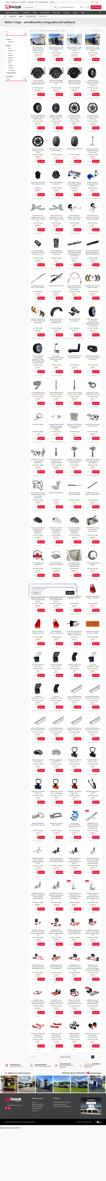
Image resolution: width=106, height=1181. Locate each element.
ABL (9, 48)
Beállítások (36, 593)
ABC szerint (62, 30)
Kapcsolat (52, 2)
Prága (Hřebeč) (91, 1103)
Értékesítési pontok (15, 2)
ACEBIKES (11, 50)
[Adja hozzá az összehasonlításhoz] (37, 39)
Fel (33, 1057)
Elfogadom (70, 593)
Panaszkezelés (31, 2)
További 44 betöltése (65, 1057)
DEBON (11, 60)
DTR (10, 63)
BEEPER (11, 58)
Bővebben (56, 575)
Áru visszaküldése (36, 1108)
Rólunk (7, 2)
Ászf (36, 2)
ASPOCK (11, 55)
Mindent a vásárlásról (38, 1104)
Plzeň (92, 1106)
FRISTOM (11, 67)
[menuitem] (13, 13)
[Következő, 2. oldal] (96, 1057)
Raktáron (11, 42)
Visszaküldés (23, 2)
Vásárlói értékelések (37, 1106)
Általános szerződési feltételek (61, 1102)
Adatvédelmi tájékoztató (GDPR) (62, 1106)
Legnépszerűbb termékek (52, 30)
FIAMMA (11, 65)
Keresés (56, 7)
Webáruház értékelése (43, 2)
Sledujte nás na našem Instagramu (19, 1073)
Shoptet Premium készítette (83, 1122)
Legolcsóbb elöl (33, 30)
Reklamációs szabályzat (59, 1104)
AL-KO (10, 53)
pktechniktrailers (95, 1073)
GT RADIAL (11, 70)
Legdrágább (41, 30)
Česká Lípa (91, 1108)
